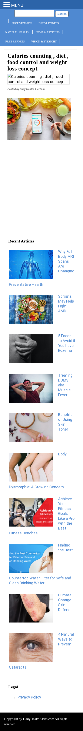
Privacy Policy (29, 697)
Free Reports (15, 41)
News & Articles (48, 32)
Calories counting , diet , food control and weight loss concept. (38, 62)
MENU (17, 5)
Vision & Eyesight (44, 41)
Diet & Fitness (49, 23)
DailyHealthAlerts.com (38, 719)
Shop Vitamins (22, 23)
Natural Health (17, 32)
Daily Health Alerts (31, 89)
